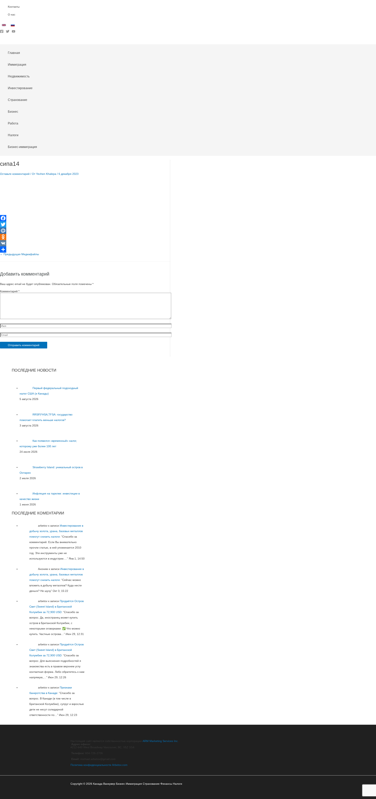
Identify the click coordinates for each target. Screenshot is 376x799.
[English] (4, 26)
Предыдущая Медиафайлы (19, 254)
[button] (1, 41)
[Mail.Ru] (85, 231)
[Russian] (13, 26)
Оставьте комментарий (15, 173)
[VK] (85, 243)
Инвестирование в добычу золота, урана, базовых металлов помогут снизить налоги (56, 531)
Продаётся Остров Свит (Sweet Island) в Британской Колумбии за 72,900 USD (56, 606)
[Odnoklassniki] (85, 237)
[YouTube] (13, 32)
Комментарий (9, 291)
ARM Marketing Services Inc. (160, 741)
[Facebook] (2, 32)
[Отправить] (85, 249)
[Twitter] (7, 32)
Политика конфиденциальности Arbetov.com (98, 764)
